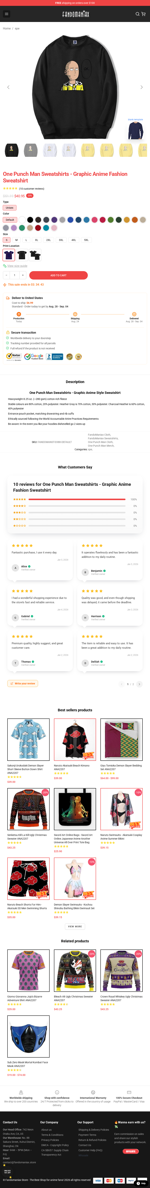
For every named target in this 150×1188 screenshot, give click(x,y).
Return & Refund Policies (92, 1140)
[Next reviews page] (139, 684)
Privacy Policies (50, 1140)
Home (7, 28)
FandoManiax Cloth (99, 434)
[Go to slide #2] (31, 150)
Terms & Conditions (52, 1134)
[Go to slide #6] (107, 150)
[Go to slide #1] (11, 150)
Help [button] (143, 1183)
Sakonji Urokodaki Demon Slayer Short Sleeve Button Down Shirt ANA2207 (25, 769)
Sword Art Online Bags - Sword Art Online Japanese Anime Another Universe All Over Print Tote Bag (73, 839)
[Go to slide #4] (69, 150)
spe (17, 28)
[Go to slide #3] (50, 150)
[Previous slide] (8, 87)
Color (6, 213)
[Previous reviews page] (121, 684)
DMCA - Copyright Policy (55, 1145)
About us (46, 1129)
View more (75, 926)
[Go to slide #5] (88, 150)
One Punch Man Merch (101, 445)
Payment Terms (87, 1134)
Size (5, 234)
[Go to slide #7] (126, 150)
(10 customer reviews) (31, 188)
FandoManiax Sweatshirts (103, 438)
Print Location (11, 245)
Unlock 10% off (7, 1172)
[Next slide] (141, 87)
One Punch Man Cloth (100, 442)
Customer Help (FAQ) (90, 1150)
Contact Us (84, 1145)
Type (6, 201)
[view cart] (143, 14)
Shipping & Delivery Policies (93, 1129)
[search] (137, 14)
